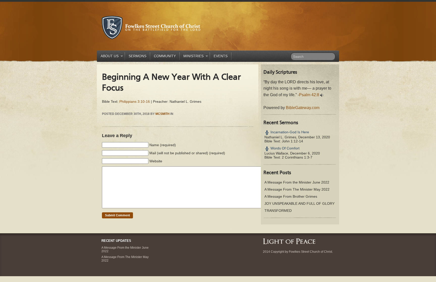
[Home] (289, 241)
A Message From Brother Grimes (290, 196)
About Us (108, 57)
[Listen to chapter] (321, 95)
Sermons (137, 56)
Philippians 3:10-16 (134, 101)
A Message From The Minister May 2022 (297, 189)
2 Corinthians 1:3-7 (297, 157)
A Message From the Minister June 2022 (296, 182)
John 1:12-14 (292, 141)
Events (221, 56)
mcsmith (162, 114)
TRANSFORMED (278, 211)
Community (165, 56)
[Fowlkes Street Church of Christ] (151, 27)
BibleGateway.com (302, 108)
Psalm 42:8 (309, 95)
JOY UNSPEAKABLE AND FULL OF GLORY (299, 203)
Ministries (192, 57)
